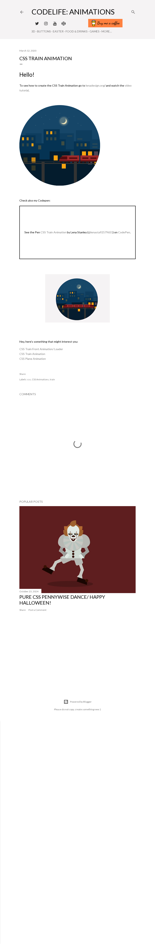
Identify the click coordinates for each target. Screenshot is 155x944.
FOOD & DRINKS (77, 31)
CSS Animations (40, 379)
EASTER (58, 31)
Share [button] (22, 373)
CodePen (124, 232)
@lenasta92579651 (100, 232)
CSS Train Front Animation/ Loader (41, 349)
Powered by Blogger (81, 701)
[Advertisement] (77, 661)
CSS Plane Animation (32, 358)
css (29, 379)
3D (33, 31)
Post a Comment (37, 609)
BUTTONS (44, 31)
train (52, 379)
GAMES (94, 31)
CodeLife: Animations (73, 11)
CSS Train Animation (53, 232)
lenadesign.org (95, 85)
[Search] (133, 11)
